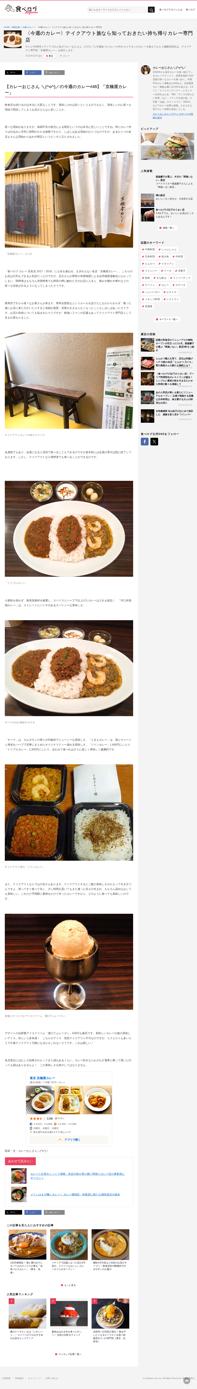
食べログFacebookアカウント (145, 441)
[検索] (151, 10)
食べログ (190, 9)
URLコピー (53, 73)
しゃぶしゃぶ (168, 249)
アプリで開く (55, 1139)
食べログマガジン (21, 9)
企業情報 (6, 1378)
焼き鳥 (165, 256)
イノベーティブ (181, 277)
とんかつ (150, 263)
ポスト (12, 72)
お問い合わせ (51, 1378)
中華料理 (150, 249)
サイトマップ (34, 1378)
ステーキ (180, 285)
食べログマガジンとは (170, 9)
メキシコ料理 (152, 299)
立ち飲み (161, 277)
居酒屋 (148, 306)
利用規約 (19, 1378)
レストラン (172, 299)
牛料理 (179, 256)
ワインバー (151, 270)
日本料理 (150, 256)
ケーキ (167, 270)
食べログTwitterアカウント (154, 441)
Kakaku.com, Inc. (154, 1378)
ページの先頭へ (186, 1380)
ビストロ (171, 292)
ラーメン (150, 285)
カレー (66, 55)
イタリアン (167, 263)
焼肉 (147, 277)
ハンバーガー (152, 292)
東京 (51, 56)
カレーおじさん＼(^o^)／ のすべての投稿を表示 (173, 116)
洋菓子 (181, 270)
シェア (32, 73)
